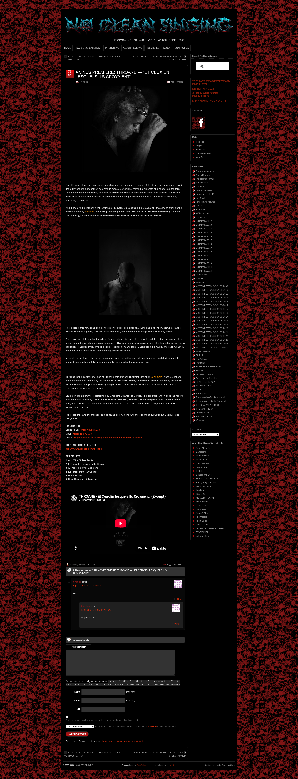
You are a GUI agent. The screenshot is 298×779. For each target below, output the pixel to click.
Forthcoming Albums (205, 202)
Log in (199, 145)
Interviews (200, 209)
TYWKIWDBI (202, 532)
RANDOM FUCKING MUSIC (209, 366)
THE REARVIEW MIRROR (208, 405)
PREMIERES (152, 48)
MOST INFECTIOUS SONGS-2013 (212, 301)
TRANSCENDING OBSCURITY (210, 528)
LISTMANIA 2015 (204, 232)
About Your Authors (205, 171)
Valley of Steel (202, 536)
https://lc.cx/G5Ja (90, 429)
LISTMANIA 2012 (204, 221)
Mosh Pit (200, 282)
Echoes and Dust (204, 475)
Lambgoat (201, 490)
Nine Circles (202, 505)
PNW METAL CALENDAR (88, 48)
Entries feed (201, 149)
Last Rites (200, 494)
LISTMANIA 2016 (204, 236)
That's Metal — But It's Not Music (211, 397)
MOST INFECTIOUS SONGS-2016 (212, 313)
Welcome (200, 420)
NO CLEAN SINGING (84, 765)
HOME (67, 48)
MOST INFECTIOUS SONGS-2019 (212, 324)
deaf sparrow (202, 467)
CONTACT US (182, 48)
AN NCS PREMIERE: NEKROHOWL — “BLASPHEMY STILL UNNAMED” (159, 58)
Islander (82, 565)
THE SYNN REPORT (205, 409)
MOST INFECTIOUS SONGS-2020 (212, 328)
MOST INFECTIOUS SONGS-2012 (212, 298)
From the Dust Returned (207, 478)
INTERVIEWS (112, 48)
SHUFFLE (200, 390)
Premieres (84, 82)
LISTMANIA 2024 (204, 267)
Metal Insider (202, 502)
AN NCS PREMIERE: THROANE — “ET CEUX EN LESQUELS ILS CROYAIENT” (122, 74)
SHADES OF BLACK (205, 382)
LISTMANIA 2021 (204, 255)
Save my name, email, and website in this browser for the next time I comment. (102, 720)
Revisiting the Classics (206, 378)
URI (78, 709)
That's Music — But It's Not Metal (211, 401)
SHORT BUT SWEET (205, 386)
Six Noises (201, 509)
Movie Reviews (203, 351)
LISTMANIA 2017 (204, 240)
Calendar (200, 186)
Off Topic (200, 355)
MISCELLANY (202, 278)
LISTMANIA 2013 (204, 225)
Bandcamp (201, 452)
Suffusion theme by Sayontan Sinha (220, 765)
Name (77, 692)
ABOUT (167, 48)
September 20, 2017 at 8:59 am (87, 585)
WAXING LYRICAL (204, 416)
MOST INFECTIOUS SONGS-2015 (212, 309)
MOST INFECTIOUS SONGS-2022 (212, 336)
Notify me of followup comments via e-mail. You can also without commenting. (135, 726)
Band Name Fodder (205, 179)
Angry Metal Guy (204, 448)
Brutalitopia (201, 459)
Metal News (201, 275)
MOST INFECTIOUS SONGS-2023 (212, 340)
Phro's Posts (201, 359)
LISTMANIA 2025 (204, 271)
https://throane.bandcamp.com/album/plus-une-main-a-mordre (108, 437)
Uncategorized (203, 413)
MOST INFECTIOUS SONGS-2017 (212, 317)
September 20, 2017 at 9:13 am (96, 610)
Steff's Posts (201, 393)
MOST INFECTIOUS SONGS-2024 (212, 343)
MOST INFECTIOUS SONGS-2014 (212, 305)
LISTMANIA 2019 (204, 248)
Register (200, 142)
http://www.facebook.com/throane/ (84, 448)
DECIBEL (200, 471)
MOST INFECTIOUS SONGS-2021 (212, 332)
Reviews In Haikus (204, 374)
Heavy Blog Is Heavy (206, 482)
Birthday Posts (202, 183)
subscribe (152, 726)
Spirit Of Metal (202, 513)
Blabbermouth (202, 455)
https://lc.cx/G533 (82, 433)
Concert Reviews (204, 190)
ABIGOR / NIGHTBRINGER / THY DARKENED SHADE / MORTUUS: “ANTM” (92, 58)
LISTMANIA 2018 (204, 244)
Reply (178, 599)
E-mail (77, 700)
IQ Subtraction (202, 213)
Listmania (200, 217)
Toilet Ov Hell (202, 525)
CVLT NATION (202, 463)
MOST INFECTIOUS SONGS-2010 (212, 290)
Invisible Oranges (204, 486)
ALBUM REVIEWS (132, 48)
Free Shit (200, 206)
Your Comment (78, 647)
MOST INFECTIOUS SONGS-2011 (212, 294)
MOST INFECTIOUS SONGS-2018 (212, 321)
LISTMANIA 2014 (204, 229)
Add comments (177, 82)
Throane (181, 565)
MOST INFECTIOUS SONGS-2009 (212, 286)
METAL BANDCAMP (205, 498)
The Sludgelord (203, 521)
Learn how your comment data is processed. (122, 741)
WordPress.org (203, 157)
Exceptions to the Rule (206, 194)
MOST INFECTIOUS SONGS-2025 (212, 347)
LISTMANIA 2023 (204, 263)
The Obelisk (201, 517)
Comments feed (203, 153)
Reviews (200, 370)
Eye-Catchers (202, 198)
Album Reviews (203, 175)
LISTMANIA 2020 (204, 251)
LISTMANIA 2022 (204, 259)
